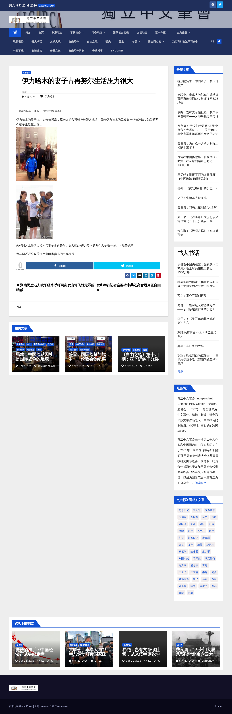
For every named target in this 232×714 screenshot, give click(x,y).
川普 (181, 537)
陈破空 (203, 586)
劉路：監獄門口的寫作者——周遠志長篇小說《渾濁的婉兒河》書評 (198, 359)
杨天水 (210, 544)
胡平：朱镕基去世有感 (192, 197)
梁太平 (206, 551)
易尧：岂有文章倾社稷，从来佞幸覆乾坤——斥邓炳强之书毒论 (141, 656)
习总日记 (184, 510)
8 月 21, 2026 (80, 661)
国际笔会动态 (121, 32)
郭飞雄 (182, 586)
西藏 (214, 579)
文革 (190, 544)
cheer (148, 365)
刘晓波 (182, 524)
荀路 (204, 579)
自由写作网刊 (76, 50)
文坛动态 (142, 32)
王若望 (194, 572)
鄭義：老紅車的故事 (190, 346)
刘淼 (193, 524)
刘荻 (202, 524)
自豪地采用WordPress (21, 706)
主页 (41, 32)
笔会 (214, 572)
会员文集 (55, 50)
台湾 (181, 530)
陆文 (193, 586)
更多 (180, 371)
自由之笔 (92, 41)
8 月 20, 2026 (187, 661)
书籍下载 (18, 50)
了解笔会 (76, 32)
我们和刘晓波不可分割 (185, 41)
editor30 (96, 365)
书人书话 (37, 41)
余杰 (204, 517)
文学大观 (55, 41)
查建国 (194, 551)
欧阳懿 (197, 558)
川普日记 (193, 537)
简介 (28, 32)
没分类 (50, 344)
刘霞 (211, 524)
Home (218, 706)
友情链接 (37, 50)
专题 (135, 41)
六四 (214, 517)
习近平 (197, 510)
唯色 (190, 530)
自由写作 (74, 41)
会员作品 (182, 32)
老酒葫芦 (184, 579)
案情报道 (73, 645)
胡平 (195, 579)
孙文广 (201, 530)
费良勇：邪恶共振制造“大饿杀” (197, 207)
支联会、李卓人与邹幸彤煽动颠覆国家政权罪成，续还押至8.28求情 (198, 98)
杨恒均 (182, 551)
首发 (121, 41)
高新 (181, 592)
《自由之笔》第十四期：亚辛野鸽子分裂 (140, 357)
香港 (214, 586)
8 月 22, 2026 (26, 661)
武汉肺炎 (210, 558)
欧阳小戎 (184, 558)
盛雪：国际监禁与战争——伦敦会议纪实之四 (87, 359)
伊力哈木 (50, 96)
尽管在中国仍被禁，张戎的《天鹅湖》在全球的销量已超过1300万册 (198, 161)
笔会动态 (97, 32)
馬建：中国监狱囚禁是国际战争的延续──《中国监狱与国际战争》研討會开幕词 (35, 361)
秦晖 (204, 572)
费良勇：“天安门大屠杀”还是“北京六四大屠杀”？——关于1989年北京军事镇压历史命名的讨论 (198, 129)
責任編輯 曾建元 (46, 365)
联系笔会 (57, 32)
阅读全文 (200, 482)
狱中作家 (161, 32)
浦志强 (194, 565)
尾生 (211, 530)
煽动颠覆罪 (84, 645)
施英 (199, 544)
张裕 (181, 544)
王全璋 (182, 572)
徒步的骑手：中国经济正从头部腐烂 (34, 652)
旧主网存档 (155, 41)
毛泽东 (182, 565)
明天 (108, 41)
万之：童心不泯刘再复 (192, 295)
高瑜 (190, 592)
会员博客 (97, 50)
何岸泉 (182, 517)
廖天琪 (206, 537)
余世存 (194, 517)
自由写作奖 (84, 350)
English (117, 50)
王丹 (204, 565)
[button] (212, 41)
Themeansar (61, 706)
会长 (29, 344)
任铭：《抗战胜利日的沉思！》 (198, 188)
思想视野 (18, 41)
